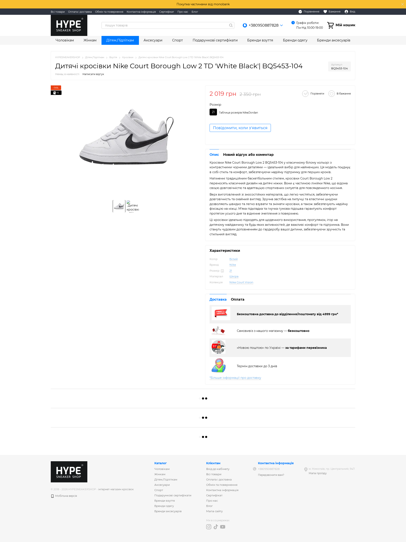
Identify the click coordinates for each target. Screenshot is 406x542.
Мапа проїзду (318, 473)
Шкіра (234, 276)
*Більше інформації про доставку (235, 378)
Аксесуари (153, 40)
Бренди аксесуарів (333, 40)
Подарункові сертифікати (215, 40)
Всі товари (58, 11)
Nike (232, 264)
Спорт (177, 40)
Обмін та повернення (109, 11)
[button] (402, 4)
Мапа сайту (214, 511)
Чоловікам (65, 40)
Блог (195, 11)
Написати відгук (93, 74)
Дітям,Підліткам (120, 40)
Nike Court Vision (241, 282)
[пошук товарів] (231, 25)
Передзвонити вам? (271, 474)
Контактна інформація (141, 11)
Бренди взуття (260, 40)
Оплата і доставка (80, 11)
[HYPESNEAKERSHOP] (69, 471)
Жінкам (90, 40)
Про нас (182, 11)
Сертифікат (166, 11)
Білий (233, 259)
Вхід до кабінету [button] (217, 469)
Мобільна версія (66, 495)
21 (230, 270)
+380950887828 (263, 25)
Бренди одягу (295, 40)
